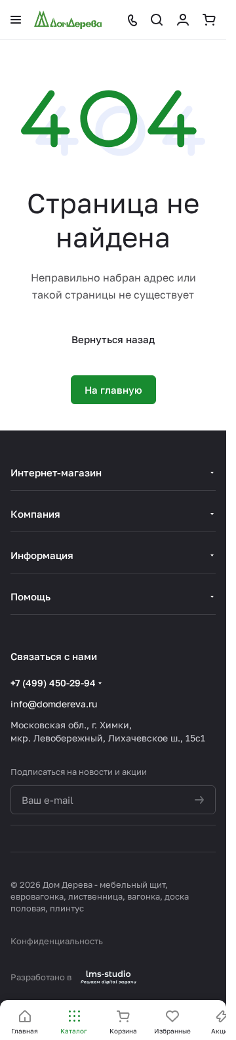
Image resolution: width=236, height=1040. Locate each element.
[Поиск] (156, 19)
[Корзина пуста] (209, 19)
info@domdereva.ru (53, 703)
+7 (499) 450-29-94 (53, 682)
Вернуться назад (113, 339)
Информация (41, 555)
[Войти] (182, 19)
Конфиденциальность (56, 941)
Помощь (30, 596)
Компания (35, 514)
